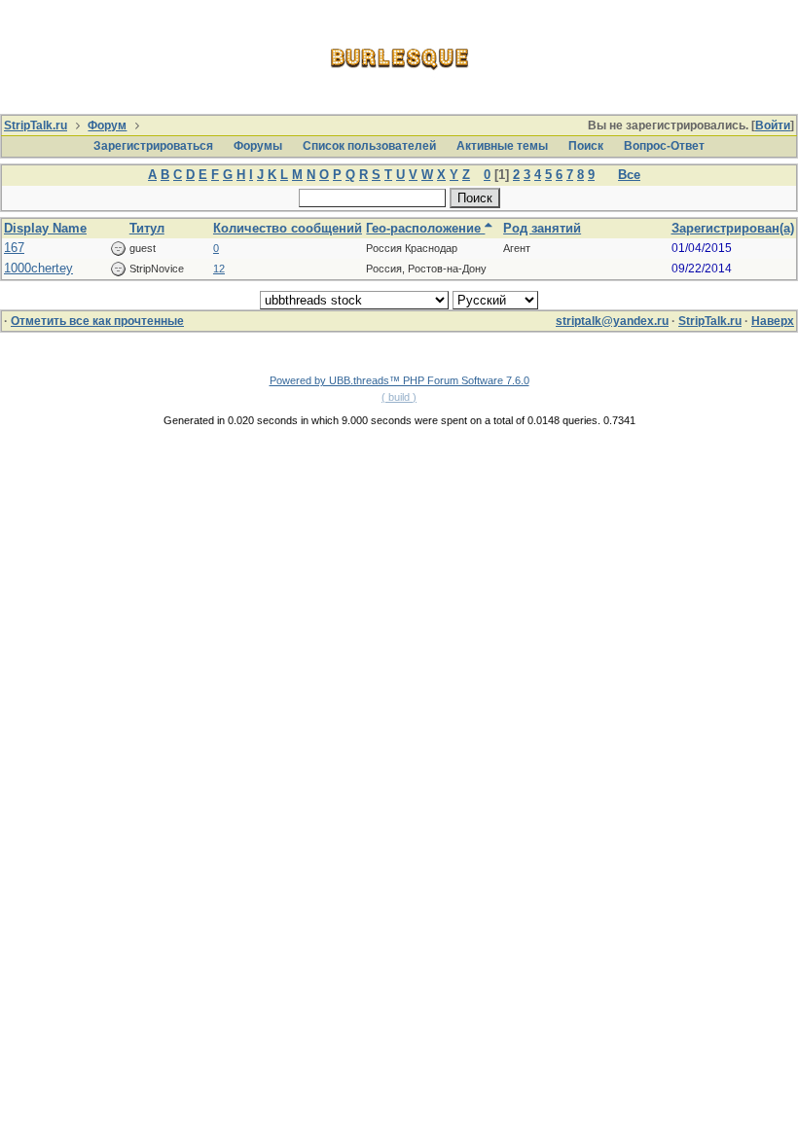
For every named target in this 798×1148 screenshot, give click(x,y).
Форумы (258, 146)
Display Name (45, 228)
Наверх (772, 321)
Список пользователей (369, 146)
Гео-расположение (425, 228)
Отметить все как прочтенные (97, 321)
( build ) (399, 397)
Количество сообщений (287, 228)
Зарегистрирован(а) (732, 228)
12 (219, 268)
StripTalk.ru (35, 125)
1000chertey (38, 268)
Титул (146, 228)
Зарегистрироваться (153, 146)
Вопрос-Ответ (664, 146)
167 (14, 247)
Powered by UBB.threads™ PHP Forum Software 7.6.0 (399, 380)
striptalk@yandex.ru (612, 321)
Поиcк (585, 146)
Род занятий (542, 228)
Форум (107, 125)
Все (629, 174)
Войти (772, 125)
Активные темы (502, 146)
